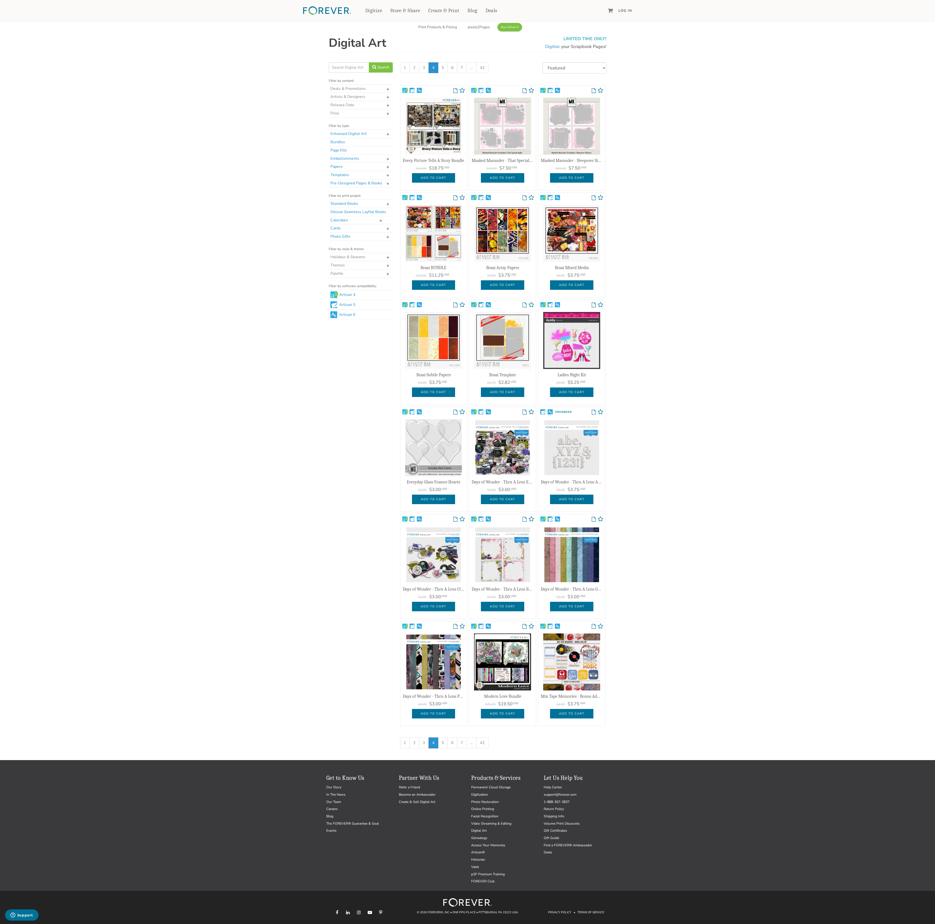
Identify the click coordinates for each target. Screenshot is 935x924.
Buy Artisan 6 (510, 27)
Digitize (373, 10)
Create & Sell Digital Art (417, 802)
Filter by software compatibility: (353, 286)
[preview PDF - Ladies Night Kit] (594, 305)
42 (482, 67)
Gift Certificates (555, 830)
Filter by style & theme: (346, 249)
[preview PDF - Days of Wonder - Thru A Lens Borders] (525, 519)
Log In (625, 10)
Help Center (553, 787)
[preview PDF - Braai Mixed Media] (594, 198)
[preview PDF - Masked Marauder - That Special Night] (525, 90)
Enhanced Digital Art (348, 133)
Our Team (333, 802)
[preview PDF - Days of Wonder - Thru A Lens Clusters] (455, 519)
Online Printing (482, 809)
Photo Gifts (340, 236)
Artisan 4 (347, 294)
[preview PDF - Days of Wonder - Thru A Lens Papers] (455, 626)
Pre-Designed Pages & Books (356, 183)
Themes (337, 265)
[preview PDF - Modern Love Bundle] (525, 626)
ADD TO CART (433, 178)
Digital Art (479, 830)
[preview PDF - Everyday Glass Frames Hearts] (455, 412)
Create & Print (443, 10)
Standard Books (344, 203)
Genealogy (479, 838)
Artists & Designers (347, 96)
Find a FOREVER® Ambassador (568, 845)
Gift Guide (551, 838)
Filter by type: (339, 125)
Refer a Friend (409, 787)
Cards (335, 228)
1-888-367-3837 (557, 802)
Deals (491, 10)
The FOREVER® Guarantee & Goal (352, 823)
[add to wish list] (462, 91)
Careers (332, 809)
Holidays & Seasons (347, 257)
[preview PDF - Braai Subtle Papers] (455, 305)
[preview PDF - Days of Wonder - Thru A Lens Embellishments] (525, 412)
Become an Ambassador (417, 794)
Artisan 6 (347, 314)
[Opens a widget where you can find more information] (21, 915)
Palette (336, 273)
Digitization (479, 794)
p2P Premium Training (488, 874)
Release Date (342, 105)
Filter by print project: (345, 195)
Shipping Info (554, 816)
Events (331, 830)
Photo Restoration (485, 802)
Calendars (339, 220)
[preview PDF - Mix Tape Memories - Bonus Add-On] (594, 626)
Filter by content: (341, 80)
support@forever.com (560, 794)
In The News (336, 794)
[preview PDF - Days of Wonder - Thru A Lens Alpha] (594, 412)
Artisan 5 (347, 304)
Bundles (337, 142)
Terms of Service (591, 912)
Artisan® (478, 852)
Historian (478, 859)
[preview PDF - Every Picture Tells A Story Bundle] (455, 90)
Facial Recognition (484, 816)
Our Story (333, 787)
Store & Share (405, 10)
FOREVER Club (483, 881)
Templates (339, 175)
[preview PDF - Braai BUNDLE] (455, 198)
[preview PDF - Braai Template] (525, 305)
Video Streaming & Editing (491, 823)
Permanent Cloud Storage (491, 787)
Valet (475, 867)
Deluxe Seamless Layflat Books (358, 212)
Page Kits (338, 150)
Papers (336, 166)
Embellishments (344, 158)
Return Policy (554, 809)
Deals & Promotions (348, 88)
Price (334, 113)
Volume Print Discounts (562, 823)
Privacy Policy (559, 912)
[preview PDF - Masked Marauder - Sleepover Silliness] (594, 90)
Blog (472, 10)
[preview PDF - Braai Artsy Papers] (525, 198)
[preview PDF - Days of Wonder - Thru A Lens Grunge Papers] (594, 519)
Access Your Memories (488, 845)
